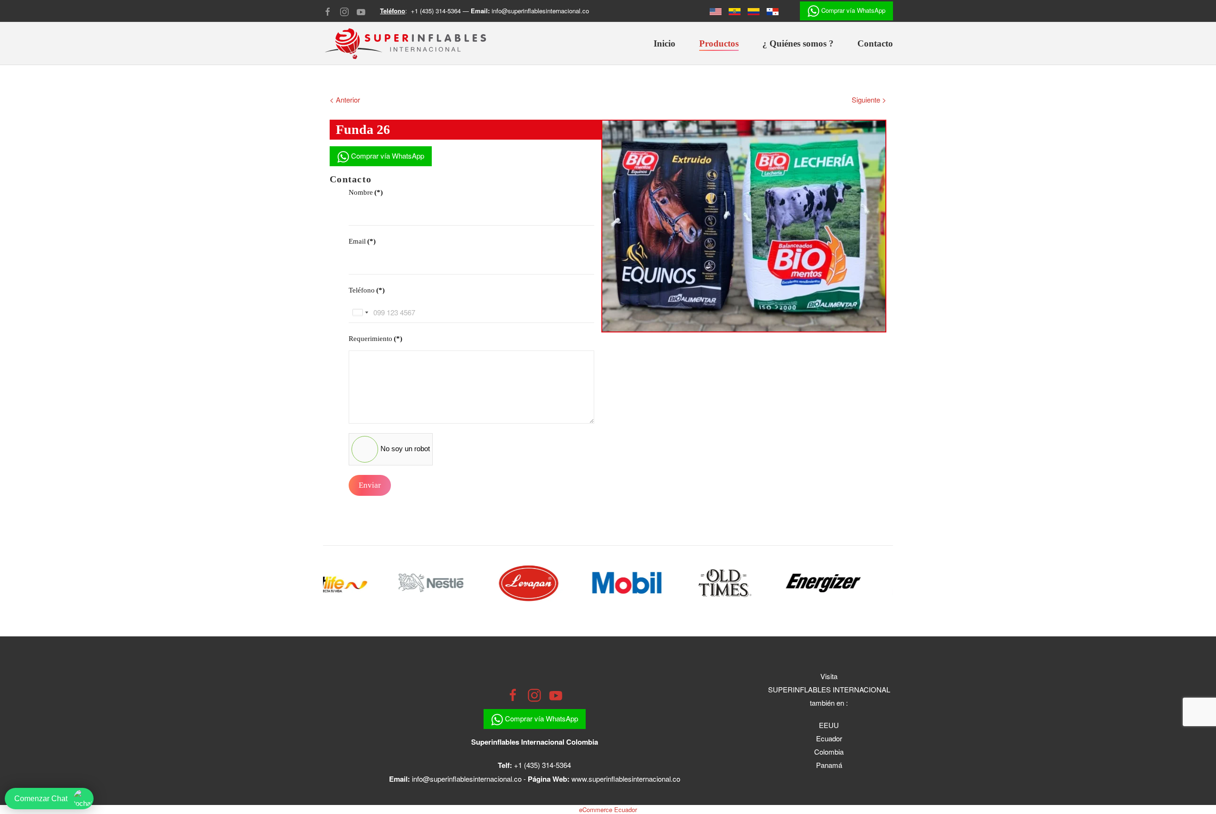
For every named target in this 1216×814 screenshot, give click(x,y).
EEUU (829, 725)
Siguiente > (869, 99)
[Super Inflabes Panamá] (776, 10)
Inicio (664, 43)
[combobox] (360, 312)
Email (362, 241)
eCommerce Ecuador (608, 809)
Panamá (829, 765)
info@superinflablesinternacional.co (540, 10)
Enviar (370, 485)
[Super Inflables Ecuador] (719, 10)
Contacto (875, 43)
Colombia (829, 752)
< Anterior (345, 99)
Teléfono (367, 290)
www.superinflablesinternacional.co (625, 779)
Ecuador (829, 738)
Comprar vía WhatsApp (852, 10)
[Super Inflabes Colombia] (757, 10)
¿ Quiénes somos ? (798, 43)
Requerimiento (375, 338)
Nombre (366, 192)
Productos (719, 43)
